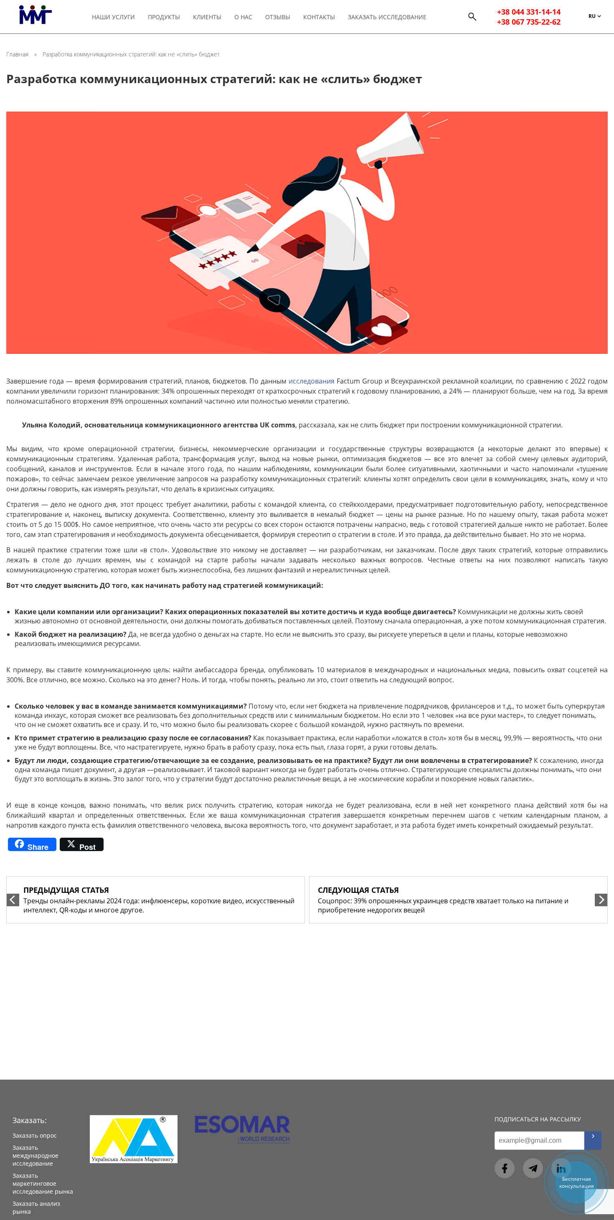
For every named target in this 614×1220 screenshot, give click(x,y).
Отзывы (277, 17)
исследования (312, 381)
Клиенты (207, 17)
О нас (243, 17)
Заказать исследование (387, 17)
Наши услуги (113, 17)
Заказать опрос (35, 1135)
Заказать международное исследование (35, 1155)
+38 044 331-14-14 (529, 12)
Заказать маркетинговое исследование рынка (43, 1183)
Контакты (319, 17)
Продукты (164, 17)
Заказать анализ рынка (36, 1207)
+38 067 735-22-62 (529, 22)
